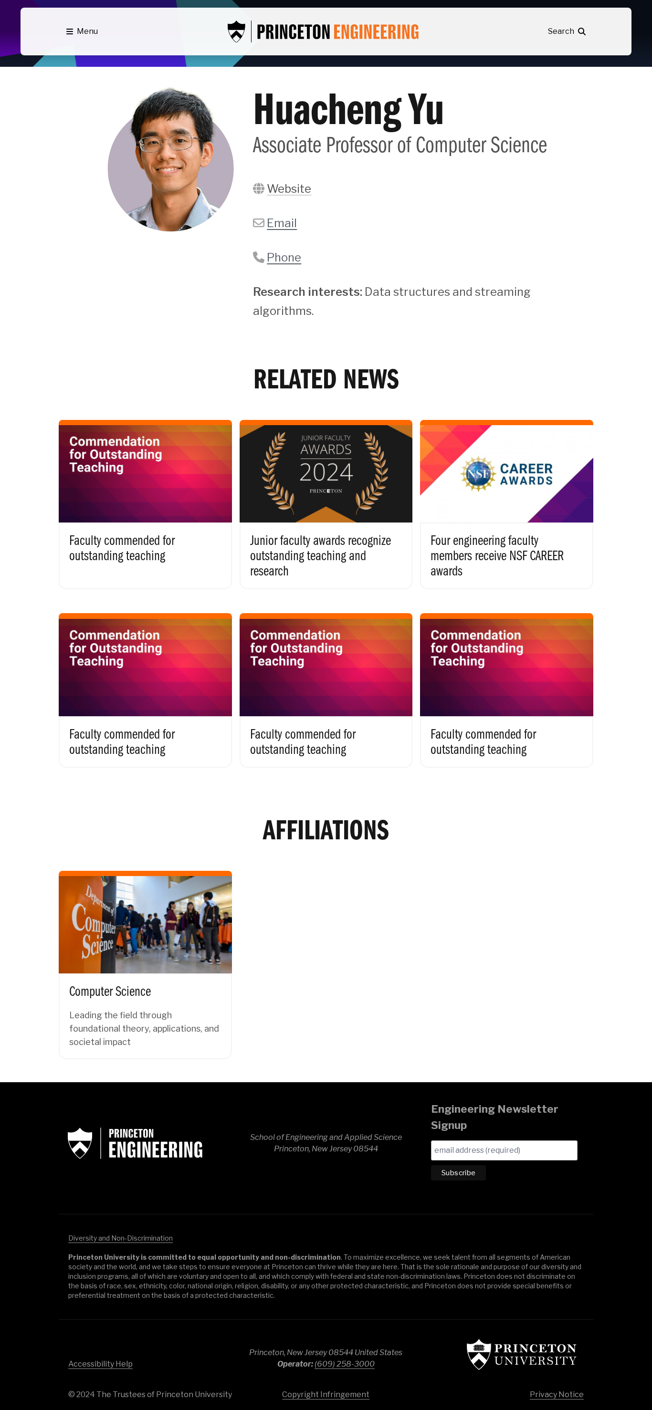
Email (282, 223)
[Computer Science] (145, 957)
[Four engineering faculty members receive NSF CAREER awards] (506, 496)
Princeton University (522, 1354)
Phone (284, 257)
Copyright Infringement (325, 1394)
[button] (82, 31)
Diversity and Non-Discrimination (120, 1238)
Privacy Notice (557, 1394)
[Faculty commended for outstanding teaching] (145, 496)
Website (289, 189)
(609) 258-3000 (345, 1363)
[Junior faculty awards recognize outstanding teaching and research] (326, 496)
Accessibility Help (100, 1363)
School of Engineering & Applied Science (135, 1143)
